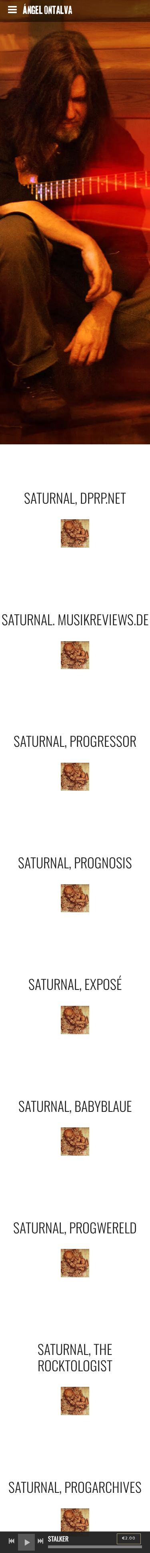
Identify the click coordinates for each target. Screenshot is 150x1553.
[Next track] (40, 1541)
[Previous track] (11, 1541)
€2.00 (129, 1539)
